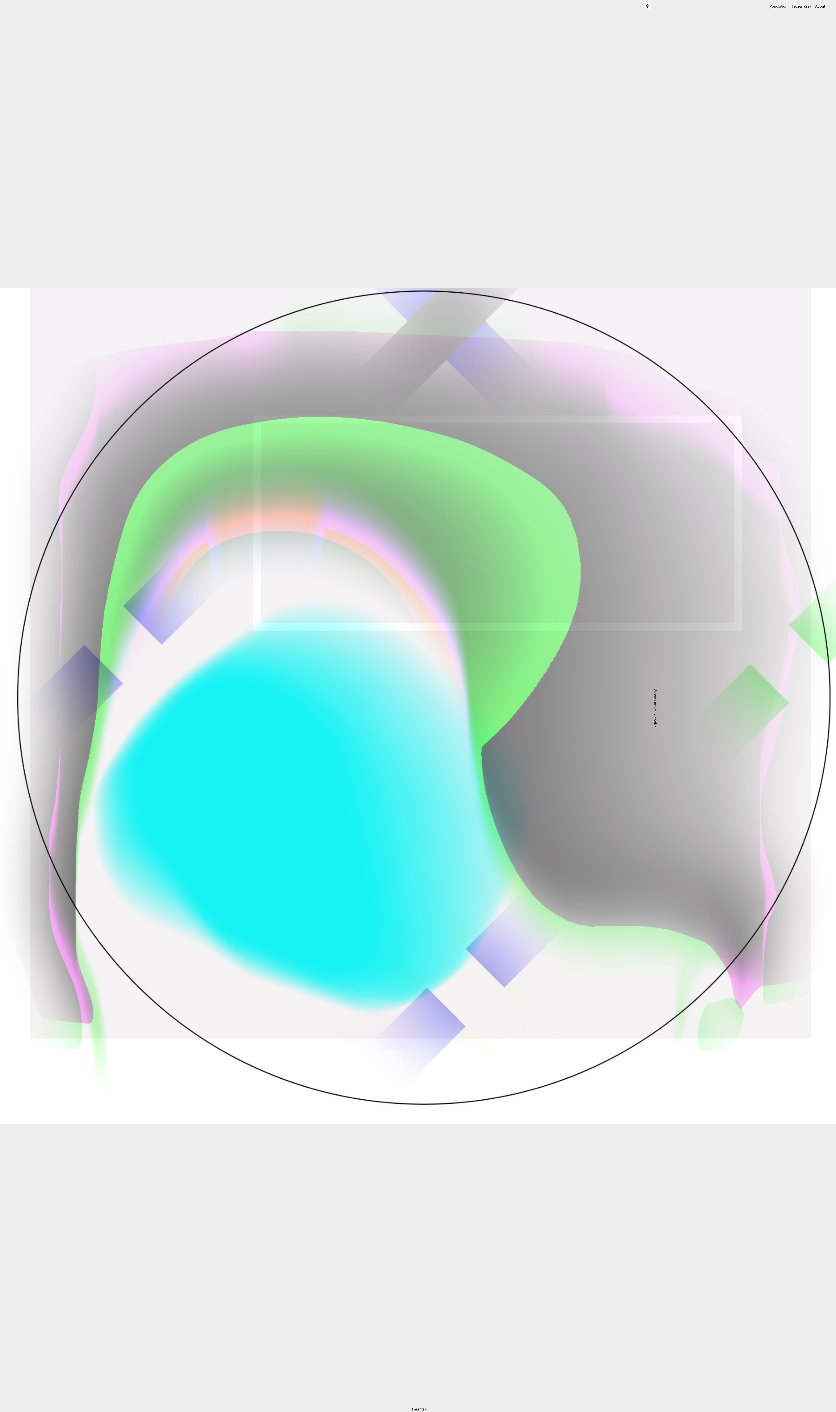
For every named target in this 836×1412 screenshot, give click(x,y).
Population (778, 6)
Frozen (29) (801, 6)
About (820, 6)
